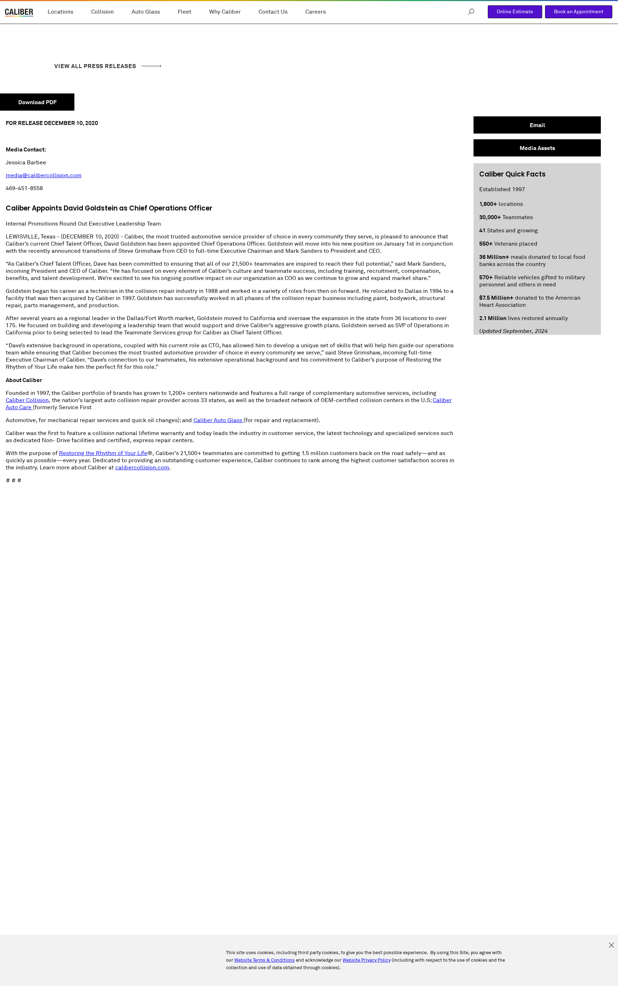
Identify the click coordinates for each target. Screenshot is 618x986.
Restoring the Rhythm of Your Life (103, 453)
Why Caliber (225, 11)
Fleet (184, 11)
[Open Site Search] (471, 11)
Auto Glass (146, 11)
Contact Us (273, 11)
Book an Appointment (578, 12)
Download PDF (37, 102)
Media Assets (537, 148)
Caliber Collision (27, 400)
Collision (102, 11)
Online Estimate (515, 12)
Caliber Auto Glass (218, 420)
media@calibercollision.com (44, 175)
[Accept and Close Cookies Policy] (611, 945)
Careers (315, 11)
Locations (60, 11)
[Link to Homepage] (19, 13)
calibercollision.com (142, 467)
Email (537, 125)
